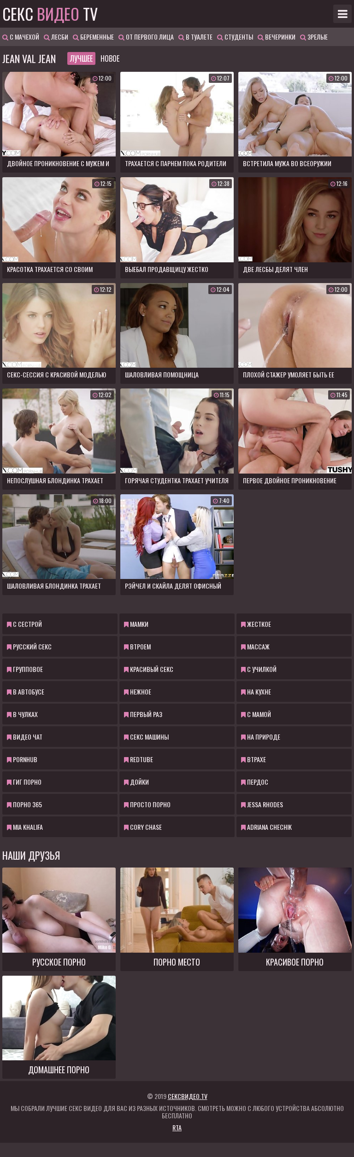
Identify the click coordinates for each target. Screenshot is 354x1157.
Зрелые (317, 36)
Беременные (96, 36)
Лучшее (81, 58)
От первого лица (149, 36)
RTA (177, 1127)
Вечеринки (279, 36)
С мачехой (23, 36)
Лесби (59, 36)
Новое (109, 58)
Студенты (238, 36)
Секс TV (50, 14)
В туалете (198, 36)
